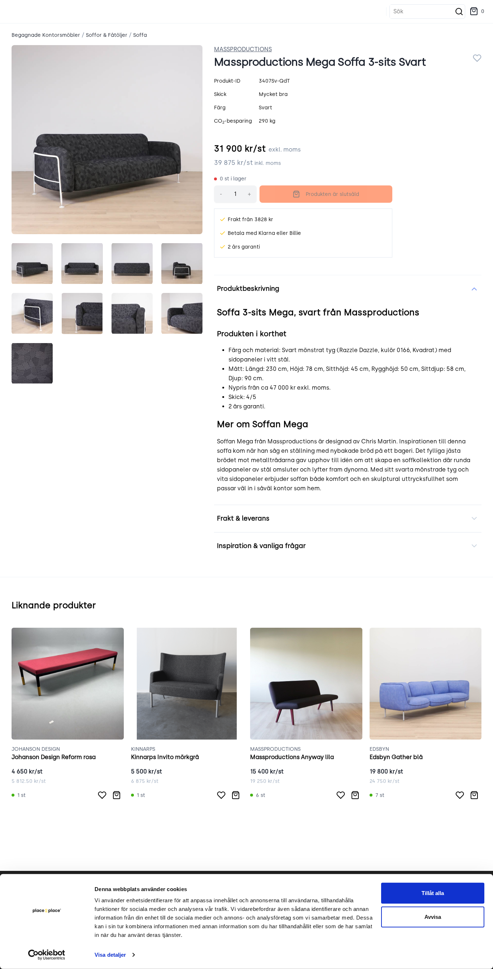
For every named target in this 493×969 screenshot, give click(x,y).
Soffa (140, 35)
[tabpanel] (107, 139)
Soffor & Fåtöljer (106, 35)
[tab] (32, 263)
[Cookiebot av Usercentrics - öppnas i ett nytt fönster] (46, 955)
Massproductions (243, 49)
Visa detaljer (110, 955)
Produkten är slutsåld (332, 194)
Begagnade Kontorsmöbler (46, 35)
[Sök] (459, 11)
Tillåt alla (433, 893)
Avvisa (432, 916)
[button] (477, 11)
